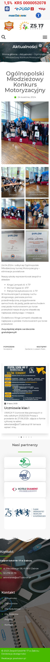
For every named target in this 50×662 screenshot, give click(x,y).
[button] (45, 37)
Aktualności (26, 54)
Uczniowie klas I (16, 408)
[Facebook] (7, 8)
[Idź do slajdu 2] (21, 437)
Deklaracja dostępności (13, 653)
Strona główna (9, 54)
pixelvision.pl (19, 658)
